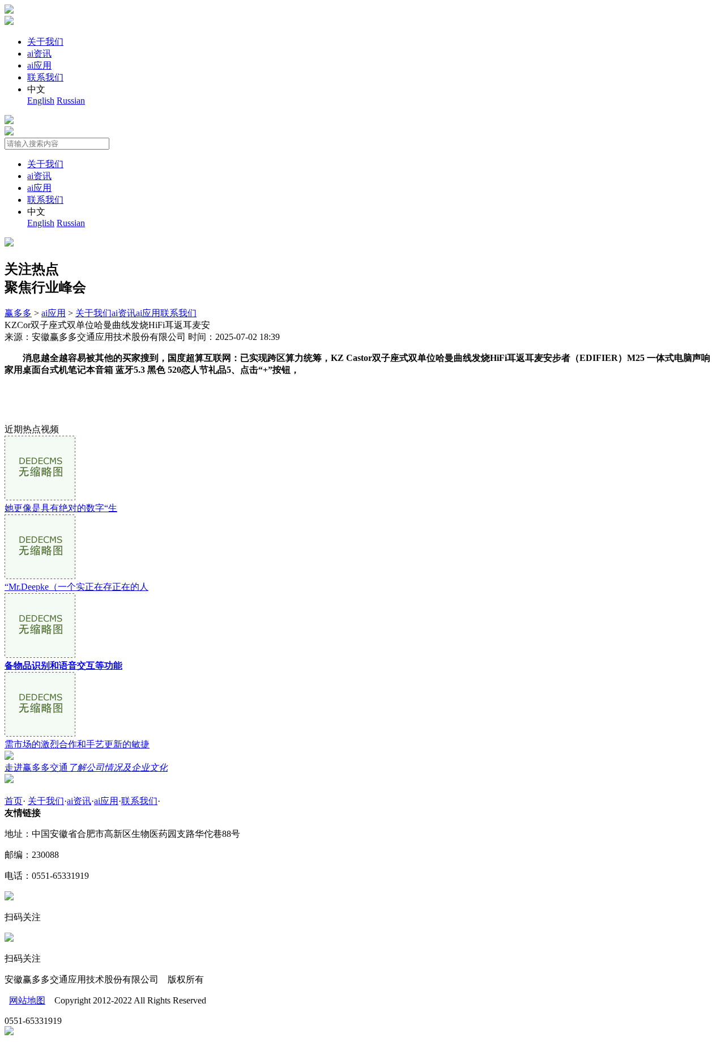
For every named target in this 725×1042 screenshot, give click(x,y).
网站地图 (27, 1000)
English (40, 100)
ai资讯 (39, 53)
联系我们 (45, 77)
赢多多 (18, 313)
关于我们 (45, 41)
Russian (71, 100)
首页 (14, 801)
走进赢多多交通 (86, 767)
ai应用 (39, 65)
